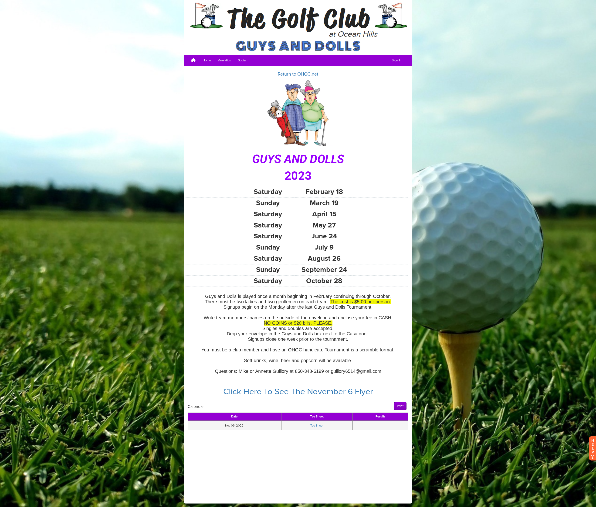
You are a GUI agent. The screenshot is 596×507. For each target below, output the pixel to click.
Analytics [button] (224, 60)
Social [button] (242, 60)
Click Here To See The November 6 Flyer (298, 392)
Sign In (397, 60)
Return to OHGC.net (298, 74)
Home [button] (207, 60)
